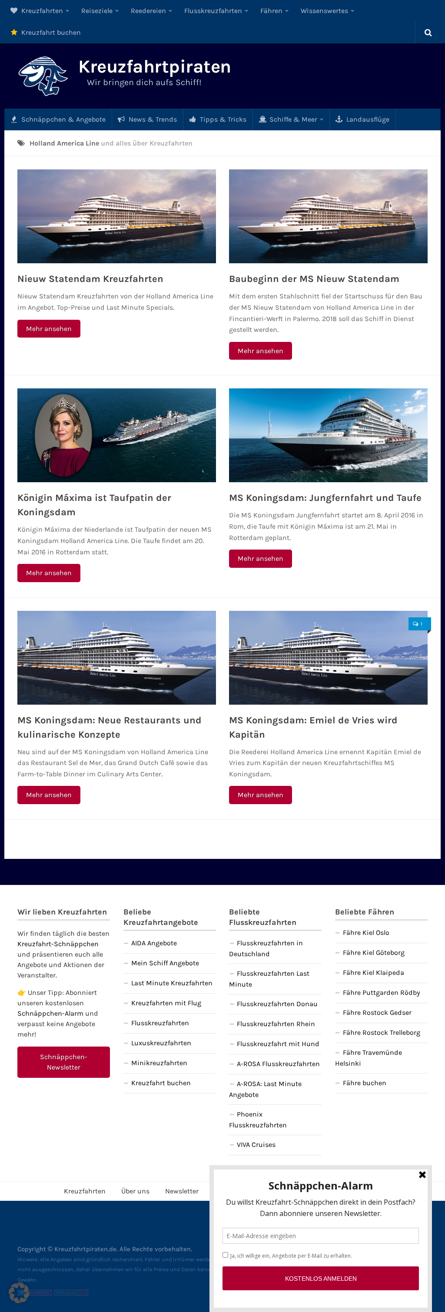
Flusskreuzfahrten (213, 11)
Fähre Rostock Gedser (377, 1012)
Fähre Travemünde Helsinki (368, 1057)
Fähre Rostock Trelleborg (381, 1032)
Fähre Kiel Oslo (366, 932)
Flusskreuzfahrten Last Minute (269, 978)
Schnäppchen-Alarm (50, 1013)
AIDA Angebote (154, 943)
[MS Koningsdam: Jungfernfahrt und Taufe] (328, 435)
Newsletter (182, 1191)
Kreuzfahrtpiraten (154, 66)
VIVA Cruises (256, 1144)
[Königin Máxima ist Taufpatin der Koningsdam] (116, 435)
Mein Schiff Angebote (165, 963)
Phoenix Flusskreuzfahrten (258, 1119)
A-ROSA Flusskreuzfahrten (278, 1064)
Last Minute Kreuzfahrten (172, 983)
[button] (19, 1293)
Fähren (271, 11)
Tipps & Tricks (222, 119)
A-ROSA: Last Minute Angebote (265, 1089)
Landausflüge (367, 119)
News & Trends (152, 119)
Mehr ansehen (49, 329)
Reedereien (148, 11)
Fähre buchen (364, 1083)
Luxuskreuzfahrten (161, 1043)
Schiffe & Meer (292, 119)
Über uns (135, 1191)
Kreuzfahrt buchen (50, 32)
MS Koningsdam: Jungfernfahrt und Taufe (325, 498)
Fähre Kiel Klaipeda (373, 972)
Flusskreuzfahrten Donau (277, 1004)
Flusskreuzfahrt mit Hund (278, 1044)
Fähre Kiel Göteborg (374, 952)
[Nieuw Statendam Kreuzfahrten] (116, 216)
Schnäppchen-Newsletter (63, 1062)
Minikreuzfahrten (159, 1063)
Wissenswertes (324, 11)
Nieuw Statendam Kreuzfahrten (90, 279)
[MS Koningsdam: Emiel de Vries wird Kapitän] (328, 658)
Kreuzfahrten (41, 11)
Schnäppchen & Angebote (63, 119)
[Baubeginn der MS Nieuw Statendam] (328, 216)
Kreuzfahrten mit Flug (166, 1003)
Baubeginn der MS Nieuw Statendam (314, 279)
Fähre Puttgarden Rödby (381, 992)
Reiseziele (97, 11)
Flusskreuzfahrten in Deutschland (266, 948)
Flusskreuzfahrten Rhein (276, 1024)
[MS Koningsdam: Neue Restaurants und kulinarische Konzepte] (116, 658)
